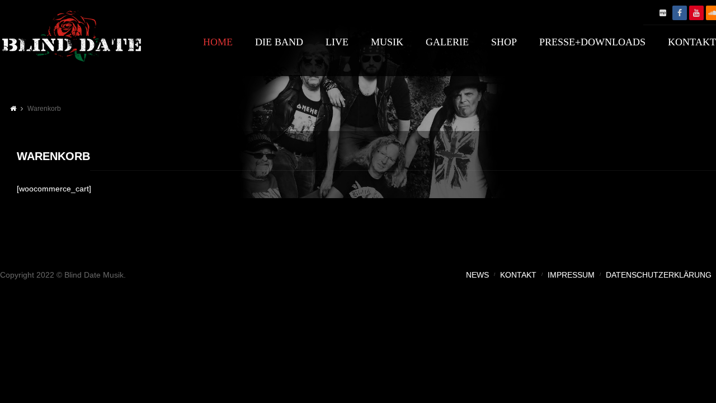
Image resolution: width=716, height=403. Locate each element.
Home (218, 42)
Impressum (571, 274)
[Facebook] (679, 13)
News (477, 274)
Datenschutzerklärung (659, 274)
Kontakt (518, 274)
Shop (504, 42)
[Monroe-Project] (663, 13)
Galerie (447, 42)
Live (337, 42)
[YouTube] (696, 13)
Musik (387, 42)
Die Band (279, 42)
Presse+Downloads (592, 42)
